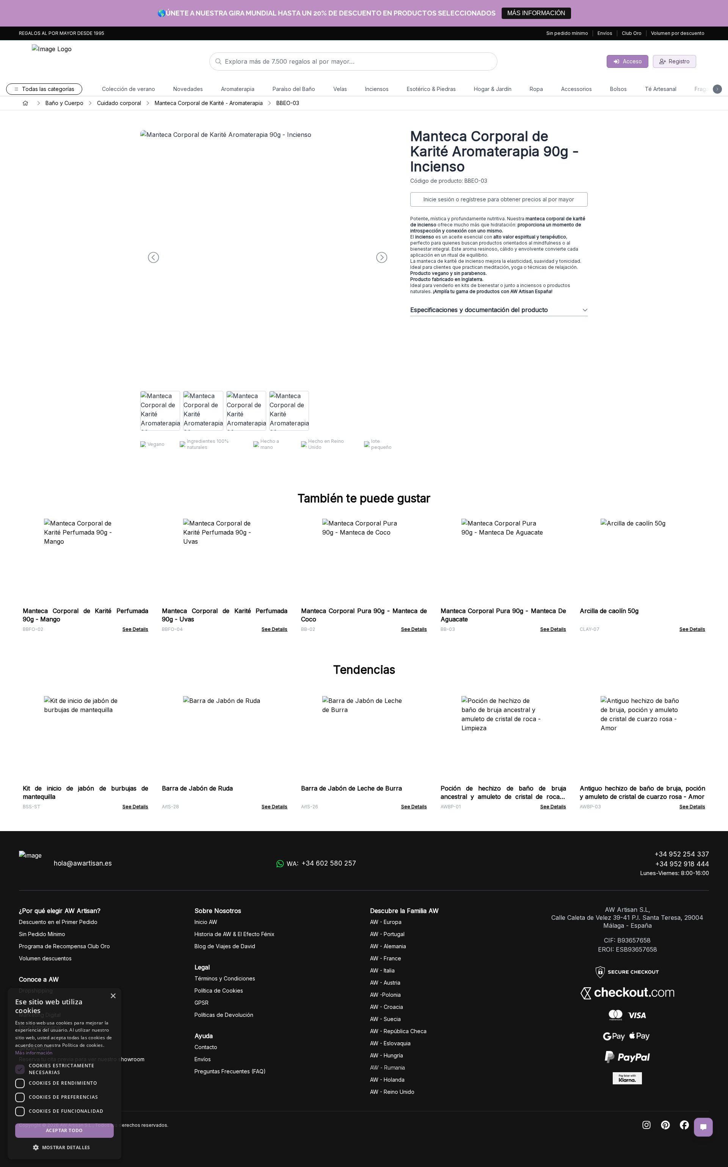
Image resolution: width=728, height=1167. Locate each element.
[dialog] (64, 1073)
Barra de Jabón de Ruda (197, 788)
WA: (321, 863)
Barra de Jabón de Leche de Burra (351, 788)
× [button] (113, 996)
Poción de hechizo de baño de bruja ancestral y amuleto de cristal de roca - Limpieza (503, 796)
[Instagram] (646, 1125)
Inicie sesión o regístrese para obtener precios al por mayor (499, 199)
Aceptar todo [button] (64, 1130)
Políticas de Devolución (224, 1015)
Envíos (605, 33)
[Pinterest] (665, 1125)
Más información (34, 1052)
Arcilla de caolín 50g (609, 611)
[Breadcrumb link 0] (25, 103)
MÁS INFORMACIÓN (536, 13)
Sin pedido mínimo (567, 33)
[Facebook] (684, 1125)
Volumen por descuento (677, 33)
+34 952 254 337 (681, 854)
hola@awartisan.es (83, 863)
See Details (135, 629)
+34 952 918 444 (682, 864)
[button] (64, 1147)
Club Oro (632, 33)
